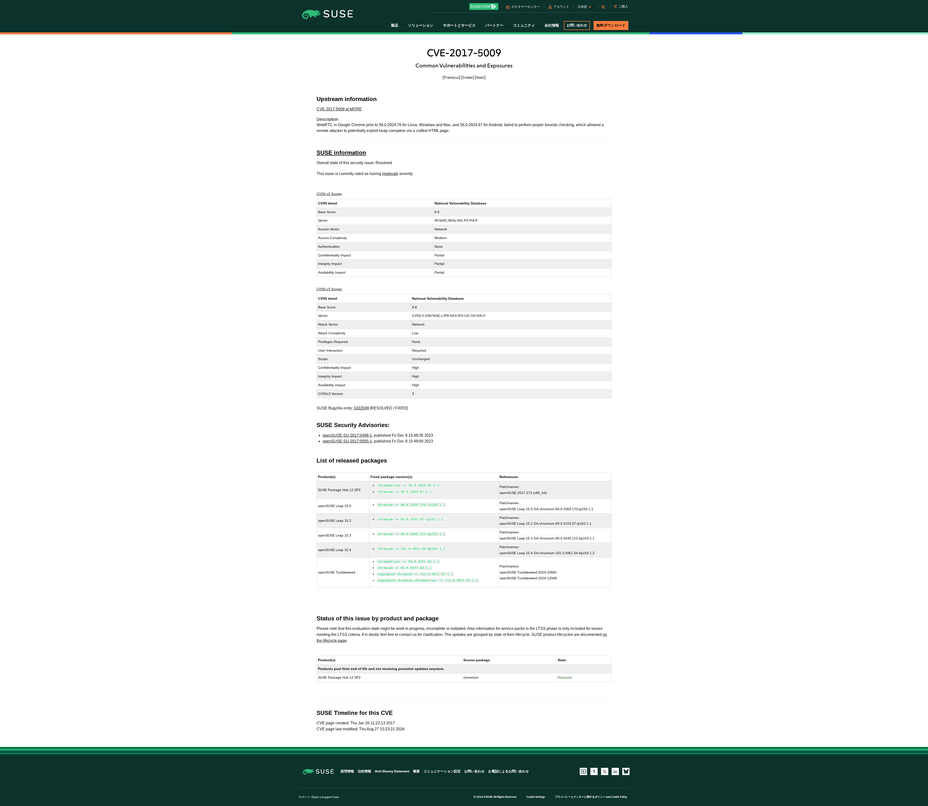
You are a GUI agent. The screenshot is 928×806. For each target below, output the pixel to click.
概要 (416, 771)
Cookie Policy (619, 797)
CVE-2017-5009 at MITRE (339, 109)
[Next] (480, 77)
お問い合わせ (577, 25)
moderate (390, 174)
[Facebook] (594, 771)
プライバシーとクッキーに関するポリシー (580, 797)
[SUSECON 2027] (483, 6)
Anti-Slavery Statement (392, 771)
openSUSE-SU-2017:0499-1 (347, 435)
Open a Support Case (325, 797)
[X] (604, 771)
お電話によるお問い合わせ (508, 771)
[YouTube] (583, 771)
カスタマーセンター (525, 6)
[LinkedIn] (615, 771)
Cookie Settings (535, 797)
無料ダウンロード (610, 25)
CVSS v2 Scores (329, 194)
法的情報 (364, 771)
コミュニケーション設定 (442, 771)
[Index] (467, 77)
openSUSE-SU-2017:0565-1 (347, 441)
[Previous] (451, 77)
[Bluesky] (626, 771)
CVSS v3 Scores (329, 289)
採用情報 (347, 771)
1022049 (361, 408)
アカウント (561, 6)
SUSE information (341, 152)
